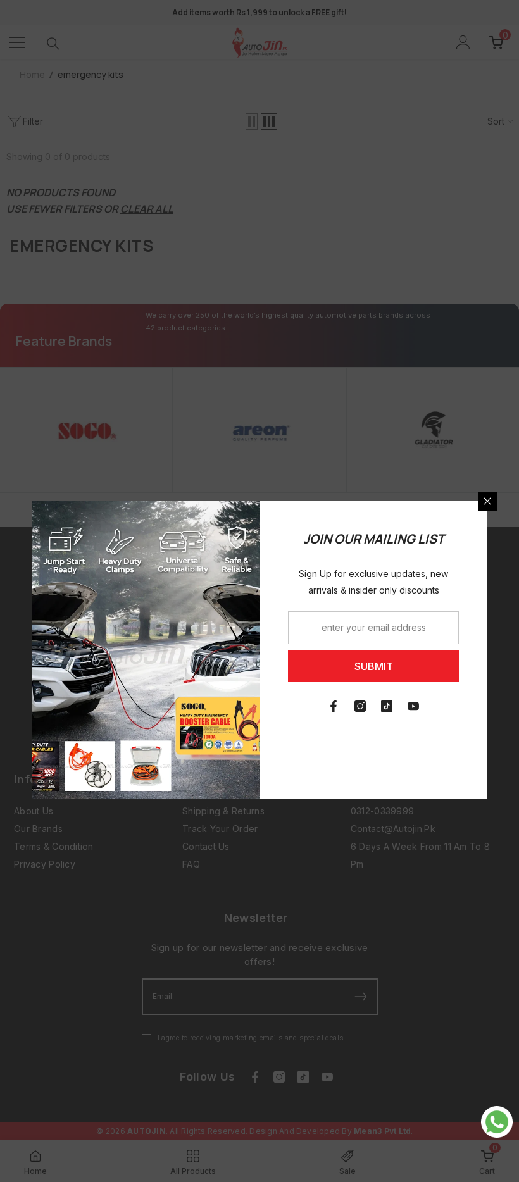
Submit (373, 666)
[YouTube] (413, 706)
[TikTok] (386, 706)
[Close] (487, 501)
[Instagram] (360, 706)
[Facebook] (333, 706)
